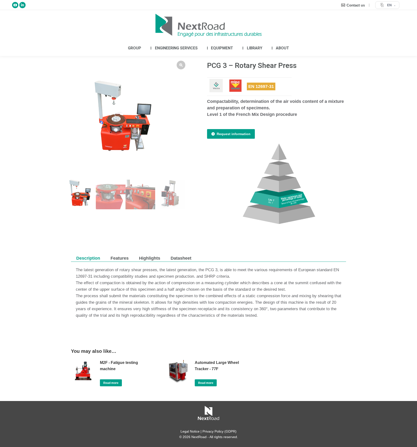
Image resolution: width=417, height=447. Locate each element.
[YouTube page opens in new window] (15, 5)
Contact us (356, 5)
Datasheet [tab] (181, 258)
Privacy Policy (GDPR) (219, 431)
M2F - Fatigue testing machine (119, 366)
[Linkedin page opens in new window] (22, 5)
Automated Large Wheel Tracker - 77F (217, 366)
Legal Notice (190, 431)
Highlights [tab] (149, 258)
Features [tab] (120, 258)
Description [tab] (88, 258)
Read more (110, 383)
